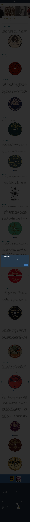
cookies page (4, 261)
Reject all (3, 264)
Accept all (26, 264)
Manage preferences (20, 264)
